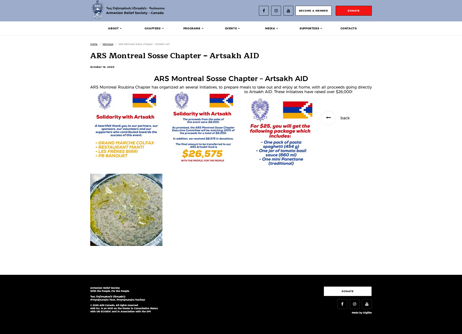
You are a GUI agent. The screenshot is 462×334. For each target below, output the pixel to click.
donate (354, 10)
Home (93, 44)
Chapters (153, 28)
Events (231, 28)
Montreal (108, 44)
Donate (348, 291)
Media (270, 28)
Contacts (348, 28)
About (113, 28)
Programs (191, 28)
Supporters (309, 28)
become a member (313, 10)
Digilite (367, 312)
